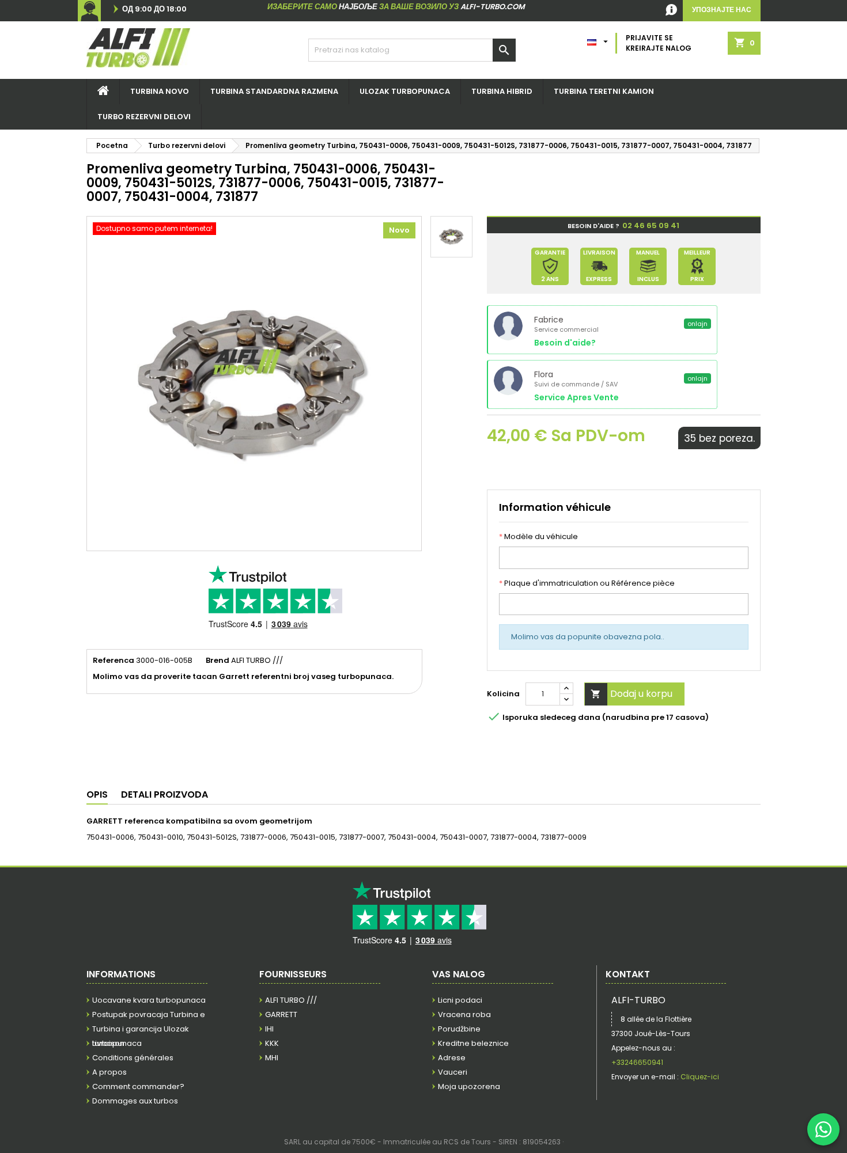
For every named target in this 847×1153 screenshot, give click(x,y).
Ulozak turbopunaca (405, 91)
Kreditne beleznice (473, 1043)
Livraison (108, 1043)
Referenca (113, 660)
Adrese (452, 1057)
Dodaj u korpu (631, 693)
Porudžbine (459, 1028)
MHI (271, 1057)
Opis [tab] (97, 794)
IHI (269, 1028)
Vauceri (452, 1072)
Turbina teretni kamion (604, 91)
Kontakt (628, 974)
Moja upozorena (469, 1086)
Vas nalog (458, 974)
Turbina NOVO (159, 91)
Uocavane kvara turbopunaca (149, 1000)
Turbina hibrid (501, 91)
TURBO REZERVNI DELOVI (144, 116)
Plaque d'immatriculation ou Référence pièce (587, 583)
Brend (217, 660)
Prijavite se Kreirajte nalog (658, 43)
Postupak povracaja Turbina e (148, 1014)
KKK (272, 1043)
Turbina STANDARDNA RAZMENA (274, 91)
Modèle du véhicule (538, 537)
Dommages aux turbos (135, 1100)
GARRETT (281, 1014)
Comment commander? (138, 1086)
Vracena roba (464, 1014)
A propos (109, 1072)
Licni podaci (460, 1000)
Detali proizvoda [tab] (164, 794)
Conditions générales (132, 1057)
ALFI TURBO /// (291, 1000)
